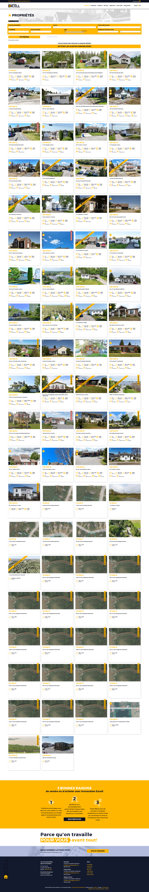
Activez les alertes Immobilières (74, 46)
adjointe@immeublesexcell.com (22, 1)
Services (106, 5)
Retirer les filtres (52, 36)
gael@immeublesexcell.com (71, 865)
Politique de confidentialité (78, 887)
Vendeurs (99, 5)
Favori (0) (137, 5)
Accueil (11, 21)
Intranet (107, 888)
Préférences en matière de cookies (96, 888)
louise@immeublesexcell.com (71, 873)
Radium (95, 887)
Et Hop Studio (105, 887)
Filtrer (23, 37)
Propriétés (87, 5)
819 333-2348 (11, 1)
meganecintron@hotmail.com (72, 880)
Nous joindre (127, 5)
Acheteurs (93, 5)
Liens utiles (119, 5)
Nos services (74, 819)
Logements (112, 5)
